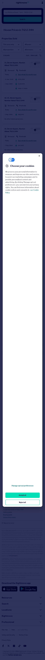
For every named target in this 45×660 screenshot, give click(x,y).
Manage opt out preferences (22, 486)
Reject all (22, 502)
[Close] (39, 155)
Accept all (22, 495)
